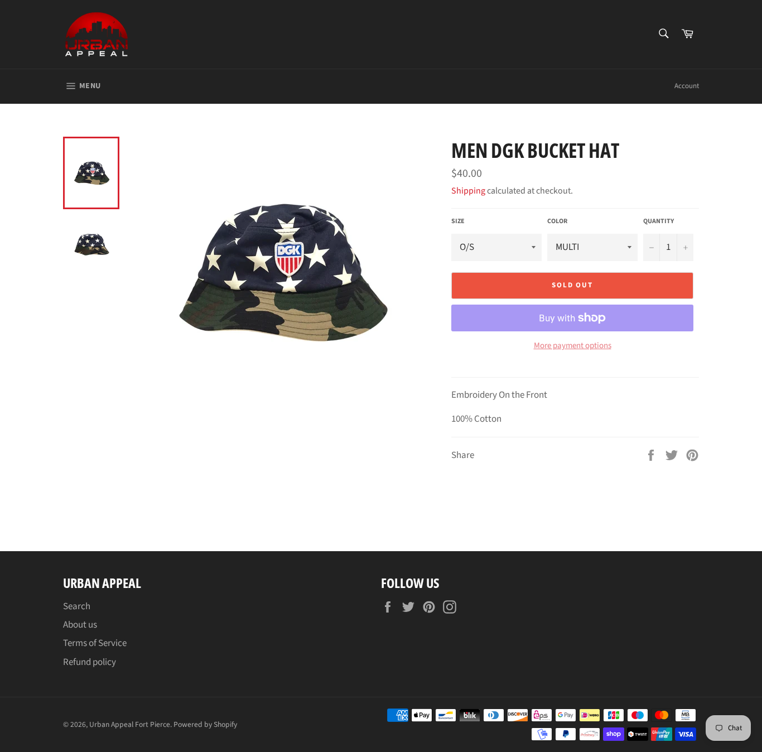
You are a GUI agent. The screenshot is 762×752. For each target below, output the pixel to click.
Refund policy (89, 662)
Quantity (658, 221)
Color (557, 221)
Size (458, 221)
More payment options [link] (572, 345)
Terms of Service (95, 643)
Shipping (468, 191)
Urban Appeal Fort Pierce (129, 724)
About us (80, 625)
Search (76, 606)
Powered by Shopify (205, 724)
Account (686, 86)
